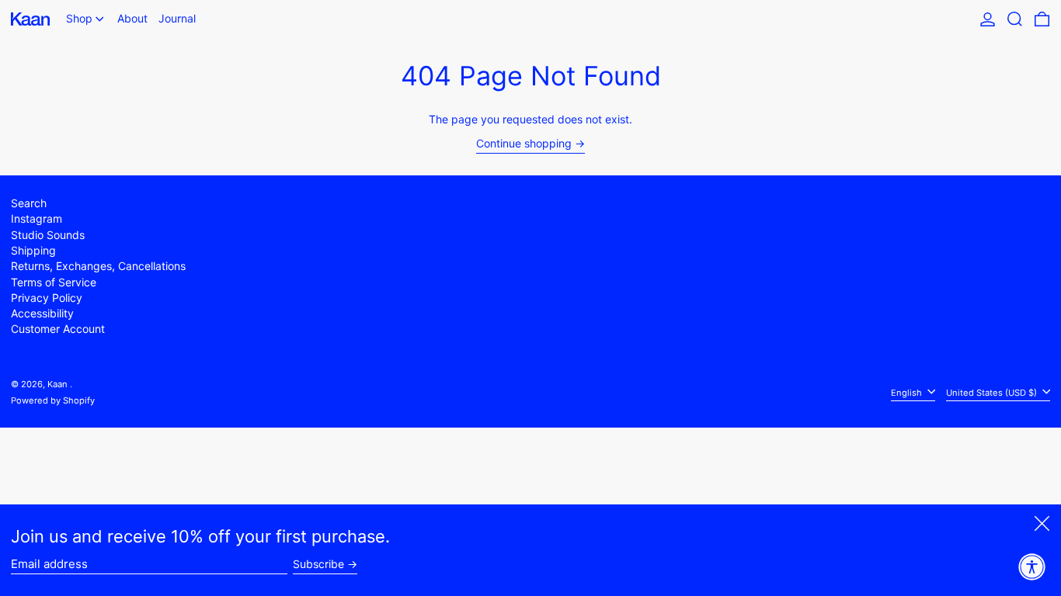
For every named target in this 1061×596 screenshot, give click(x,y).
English (907, 391)
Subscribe (318, 564)
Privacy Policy (46, 297)
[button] (1015, 19)
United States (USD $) (992, 391)
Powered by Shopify (53, 400)
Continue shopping (524, 143)
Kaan (58, 384)
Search (29, 203)
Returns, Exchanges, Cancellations (98, 265)
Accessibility (42, 313)
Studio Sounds (48, 234)
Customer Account (58, 328)
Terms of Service (53, 282)
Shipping (33, 250)
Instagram (36, 218)
